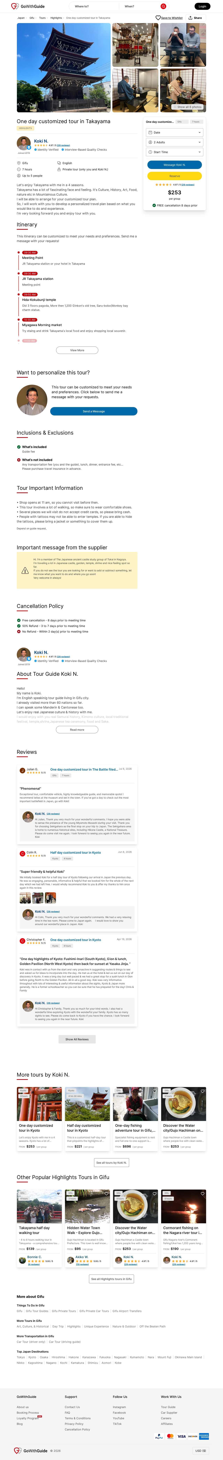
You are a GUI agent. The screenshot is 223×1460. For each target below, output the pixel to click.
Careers (166, 1418)
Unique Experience (96, 1326)
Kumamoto (137, 1357)
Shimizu (93, 1362)
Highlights (56, 17)
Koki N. (41, 141)
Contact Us (72, 1407)
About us (23, 1407)
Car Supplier (169, 1412)
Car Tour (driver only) (31, 1341)
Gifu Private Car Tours (94, 1311)
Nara (151, 1357)
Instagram (119, 1407)
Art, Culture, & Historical (33, 1326)
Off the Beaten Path (153, 1326)
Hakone (74, 1357)
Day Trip (58, 1326)
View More (77, 350)
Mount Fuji (164, 1357)
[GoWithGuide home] (28, 6)
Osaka (44, 1357)
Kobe (118, 1362)
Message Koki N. (175, 165)
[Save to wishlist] (58, 1091)
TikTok (117, 1424)
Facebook (119, 1412)
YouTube (118, 1418)
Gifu (32, 17)
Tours (42, 17)
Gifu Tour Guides (37, 1311)
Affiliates (167, 1424)
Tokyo (21, 1357)
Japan (21, 17)
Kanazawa (89, 1357)
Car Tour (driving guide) (65, 1341)
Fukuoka (104, 1357)
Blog (20, 1424)
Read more (77, 729)
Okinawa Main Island (188, 1357)
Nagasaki (120, 1357)
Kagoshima (35, 1362)
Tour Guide (168, 1407)
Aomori (106, 1362)
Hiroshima (58, 1357)
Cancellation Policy (77, 1429)
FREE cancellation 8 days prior (177, 205)
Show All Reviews (77, 1039)
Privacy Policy (74, 1424)
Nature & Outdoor (124, 1326)
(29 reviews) (53, 813)
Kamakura (77, 1362)
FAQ (67, 1412)
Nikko (20, 1362)
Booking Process (28, 1412)
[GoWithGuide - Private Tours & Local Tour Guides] (24, 143)
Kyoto (32, 1357)
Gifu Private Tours (64, 1311)
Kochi (63, 1362)
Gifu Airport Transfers (127, 1311)
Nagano (51, 1362)
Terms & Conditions (78, 1418)
